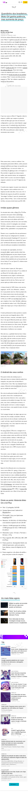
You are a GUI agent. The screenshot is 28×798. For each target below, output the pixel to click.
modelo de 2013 (10, 67)
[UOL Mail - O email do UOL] (19, 2)
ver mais (13, 784)
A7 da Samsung (8, 484)
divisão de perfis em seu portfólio (17, 74)
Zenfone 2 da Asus (7, 489)
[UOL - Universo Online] (6, 2)
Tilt (14, 7)
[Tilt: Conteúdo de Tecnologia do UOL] (4, 2)
